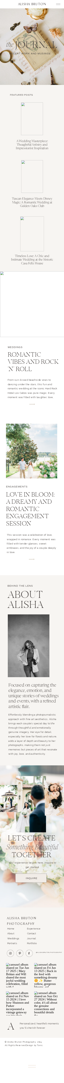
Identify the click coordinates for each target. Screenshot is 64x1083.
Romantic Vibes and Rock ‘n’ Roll (33, 362)
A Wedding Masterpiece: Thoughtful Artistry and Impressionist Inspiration (32, 145)
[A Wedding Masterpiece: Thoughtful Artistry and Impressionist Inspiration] (32, 118)
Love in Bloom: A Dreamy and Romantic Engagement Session (30, 509)
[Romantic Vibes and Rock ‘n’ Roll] (32, 404)
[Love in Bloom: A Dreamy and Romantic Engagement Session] (32, 559)
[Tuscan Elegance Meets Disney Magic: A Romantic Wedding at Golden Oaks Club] (32, 176)
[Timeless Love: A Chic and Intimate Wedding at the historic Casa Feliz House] (32, 233)
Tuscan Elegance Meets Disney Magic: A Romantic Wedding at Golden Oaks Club (32, 202)
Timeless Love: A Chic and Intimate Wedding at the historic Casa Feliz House (32, 260)
